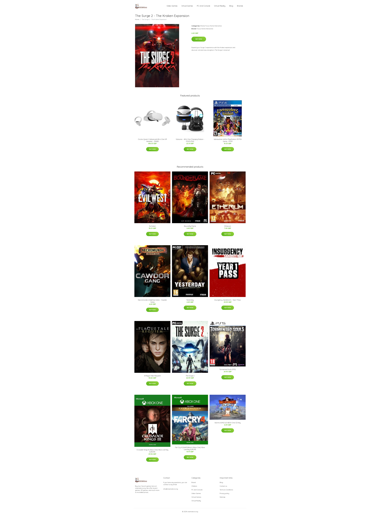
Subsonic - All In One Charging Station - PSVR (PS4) (190, 140)
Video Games (172, 6)
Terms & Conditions (226, 490)
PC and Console (203, 6)
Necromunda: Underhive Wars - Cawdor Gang (152, 301)
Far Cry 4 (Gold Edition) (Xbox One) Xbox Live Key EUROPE (190, 448)
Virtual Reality (219, 6)
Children (194, 486)
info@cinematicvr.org (170, 489)
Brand (202, 26)
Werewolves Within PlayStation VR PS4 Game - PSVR (228, 140)
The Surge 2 (190, 376)
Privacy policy (224, 493)
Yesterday (190, 300)
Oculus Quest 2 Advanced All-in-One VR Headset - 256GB (152, 140)
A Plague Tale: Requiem (152, 376)
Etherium (227, 226)
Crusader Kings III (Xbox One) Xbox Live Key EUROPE (152, 451)
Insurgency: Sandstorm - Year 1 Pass (227, 300)
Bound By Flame (190, 226)
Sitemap (222, 497)
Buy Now (199, 39)
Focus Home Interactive (213, 26)
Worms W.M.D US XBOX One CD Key (228, 423)
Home (137, 19)
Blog (231, 6)
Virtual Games (187, 6)
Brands (240, 6)
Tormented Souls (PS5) (227, 369)
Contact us (223, 486)
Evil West (152, 226)
